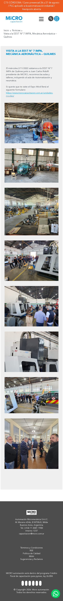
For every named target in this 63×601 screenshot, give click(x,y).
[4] (31, 260)
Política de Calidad (31, 554)
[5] (31, 306)
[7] (31, 395)
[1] (31, 123)
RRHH (31, 556)
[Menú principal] (41, 19)
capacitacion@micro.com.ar (31, 534)
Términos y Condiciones (31, 548)
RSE (31, 551)
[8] (31, 443)
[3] (31, 211)
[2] (31, 165)
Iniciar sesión (50, 19)
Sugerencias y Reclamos (31, 559)
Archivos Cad (56, 19)
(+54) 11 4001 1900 (33, 528)
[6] (31, 352)
